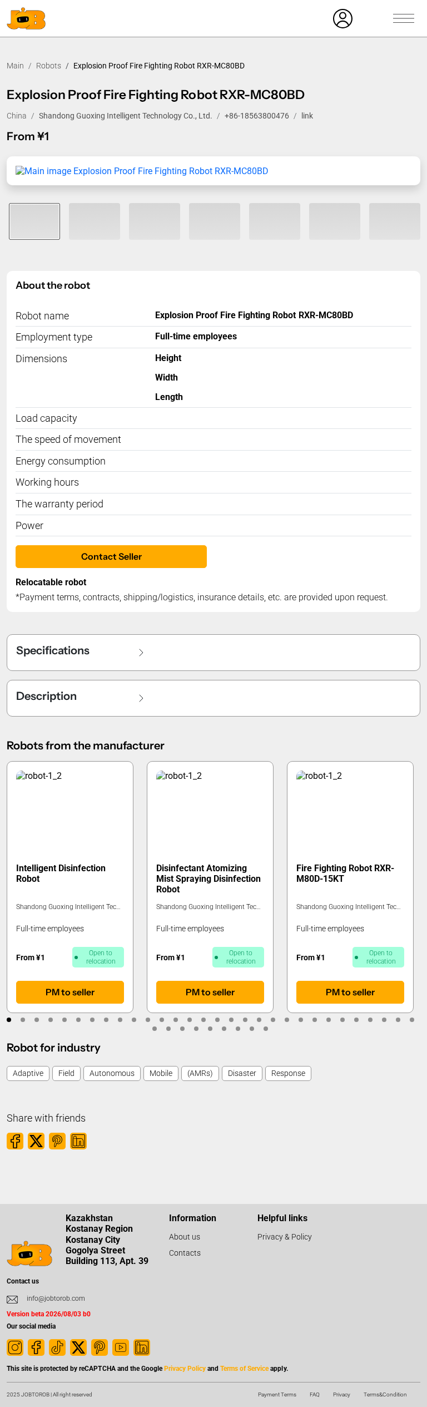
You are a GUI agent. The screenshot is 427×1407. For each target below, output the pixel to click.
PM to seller (70, 992)
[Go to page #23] (314, 1020)
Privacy (341, 1394)
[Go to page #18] (245, 1020)
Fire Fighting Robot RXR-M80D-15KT (345, 873)
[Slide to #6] (334, 221)
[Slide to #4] (214, 221)
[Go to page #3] (36, 1020)
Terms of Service (244, 1369)
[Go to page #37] (238, 1029)
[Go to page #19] (259, 1020)
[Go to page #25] (342, 1020)
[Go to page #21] (287, 1020)
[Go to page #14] (189, 1020)
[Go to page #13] (175, 1020)
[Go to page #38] (252, 1029)
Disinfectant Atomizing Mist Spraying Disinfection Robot (208, 879)
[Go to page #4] (50, 1020)
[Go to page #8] (106, 1020)
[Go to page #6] (78, 1020)
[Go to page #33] (183, 1029)
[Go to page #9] (120, 1020)
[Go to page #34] (196, 1029)
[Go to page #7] (92, 1020)
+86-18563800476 (257, 115)
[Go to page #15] (203, 1020)
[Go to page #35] (210, 1029)
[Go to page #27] (370, 1020)
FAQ (315, 1394)
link (307, 115)
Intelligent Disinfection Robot (61, 873)
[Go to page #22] (300, 1020)
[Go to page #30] (412, 1020)
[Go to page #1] (9, 1020)
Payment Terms (277, 1394)
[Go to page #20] (273, 1020)
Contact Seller (111, 556)
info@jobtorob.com (56, 1298)
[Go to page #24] (328, 1020)
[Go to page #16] (217, 1020)
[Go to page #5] (64, 1020)
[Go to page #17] (231, 1020)
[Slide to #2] (94, 221)
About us (184, 1236)
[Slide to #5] (274, 221)
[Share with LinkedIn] (78, 1141)
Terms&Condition (385, 1394)
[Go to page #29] (398, 1020)
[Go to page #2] (22, 1020)
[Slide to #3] (154, 221)
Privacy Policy (185, 1369)
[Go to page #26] (356, 1020)
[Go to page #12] (161, 1020)
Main (15, 65)
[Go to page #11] (148, 1020)
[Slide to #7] (394, 221)
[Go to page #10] (134, 1020)
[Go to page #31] (155, 1029)
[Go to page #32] (169, 1029)
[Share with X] (36, 1141)
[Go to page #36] (224, 1029)
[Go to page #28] (384, 1020)
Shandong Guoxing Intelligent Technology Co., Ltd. (125, 115)
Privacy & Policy (284, 1236)
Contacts (185, 1252)
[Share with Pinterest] (57, 1141)
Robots (48, 65)
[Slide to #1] (34, 221)
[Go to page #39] (266, 1029)
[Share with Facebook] (15, 1141)
